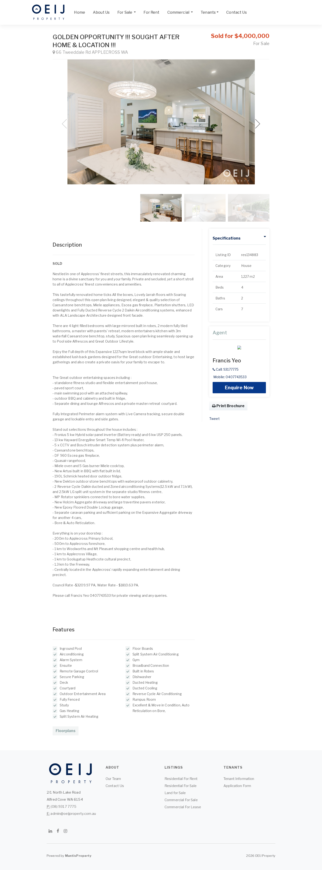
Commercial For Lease (183, 807)
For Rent (151, 12)
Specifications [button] (226, 238)
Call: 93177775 (227, 369)
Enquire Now (239, 387)
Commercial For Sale (181, 800)
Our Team (113, 779)
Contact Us (236, 12)
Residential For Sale (181, 786)
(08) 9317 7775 (63, 806)
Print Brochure (230, 406)
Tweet (214, 419)
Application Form (237, 786)
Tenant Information (238, 779)
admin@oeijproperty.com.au (73, 814)
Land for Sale (175, 793)
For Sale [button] (125, 12)
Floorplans (65, 731)
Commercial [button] (178, 12)
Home (79, 12)
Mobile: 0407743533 (230, 377)
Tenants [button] (208, 12)
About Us (101, 12)
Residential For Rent (181, 779)
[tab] (239, 238)
